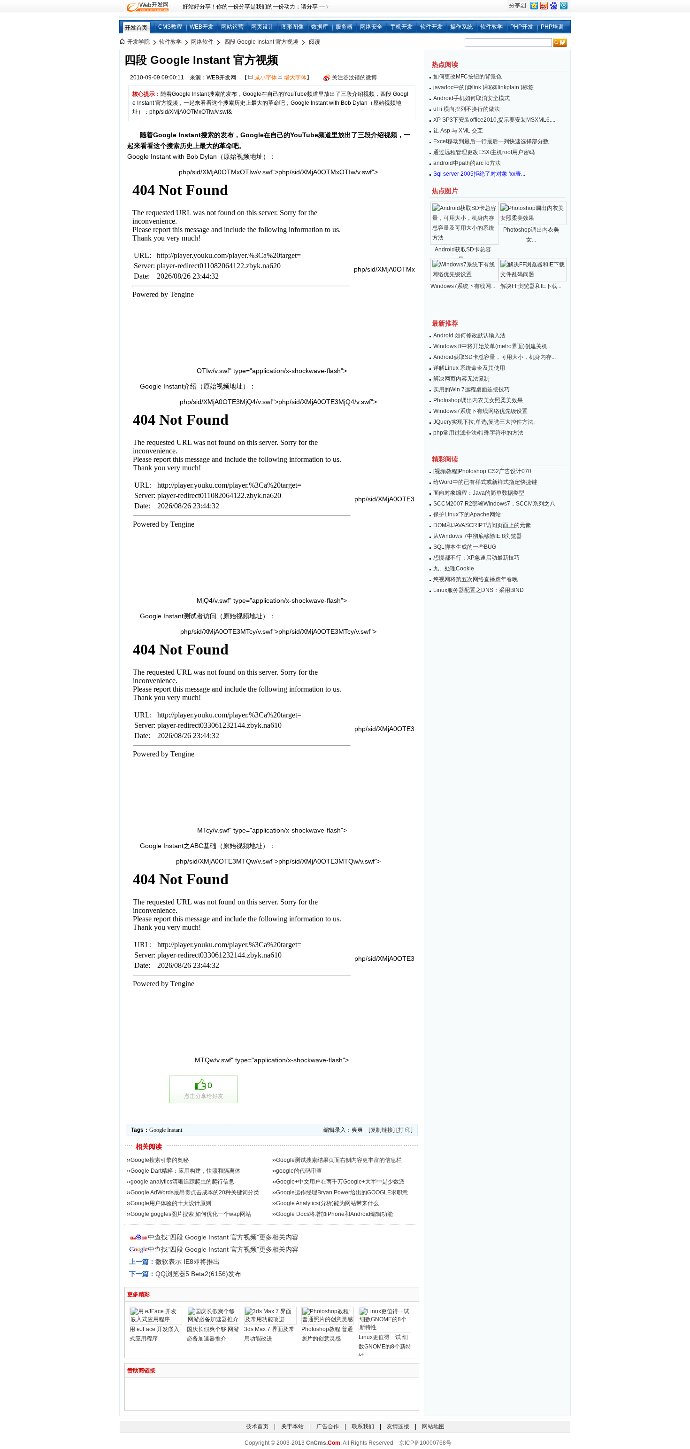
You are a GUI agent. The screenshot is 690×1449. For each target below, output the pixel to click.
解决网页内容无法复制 (461, 378)
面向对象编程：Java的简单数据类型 (478, 493)
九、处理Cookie (453, 568)
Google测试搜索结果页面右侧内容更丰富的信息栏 (339, 1160)
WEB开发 (202, 26)
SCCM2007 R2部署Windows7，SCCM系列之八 (494, 503)
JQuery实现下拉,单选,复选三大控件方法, (484, 422)
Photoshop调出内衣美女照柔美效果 (478, 400)
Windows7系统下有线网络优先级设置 (480, 411)
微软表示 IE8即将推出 (187, 1261)
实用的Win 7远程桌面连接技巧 (471, 389)
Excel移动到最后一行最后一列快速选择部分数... (493, 141)
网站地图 (433, 1426)
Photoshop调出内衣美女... (531, 234)
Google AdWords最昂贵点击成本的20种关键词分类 (194, 1192)
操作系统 (461, 26)
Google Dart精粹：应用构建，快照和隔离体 (185, 1171)
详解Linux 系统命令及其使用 (469, 368)
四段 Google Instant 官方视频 (261, 42)
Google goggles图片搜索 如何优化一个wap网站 (190, 1214)
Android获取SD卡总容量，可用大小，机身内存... (494, 357)
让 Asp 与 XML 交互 (458, 130)
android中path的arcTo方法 (467, 163)
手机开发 (401, 26)
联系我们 (363, 1426)
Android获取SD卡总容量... (463, 254)
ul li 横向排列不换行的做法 (466, 109)
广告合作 (327, 1426)
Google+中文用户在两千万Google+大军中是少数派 (340, 1181)
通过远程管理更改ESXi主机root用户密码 (484, 152)
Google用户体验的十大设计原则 (170, 1203)
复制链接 (381, 1130)
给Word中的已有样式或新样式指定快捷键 (485, 482)
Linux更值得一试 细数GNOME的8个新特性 (385, 1346)
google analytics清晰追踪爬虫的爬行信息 (182, 1181)
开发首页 (136, 27)
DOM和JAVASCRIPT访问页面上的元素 (482, 525)
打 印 (404, 1130)
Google (157, 1130)
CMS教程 (170, 26)
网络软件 (202, 42)
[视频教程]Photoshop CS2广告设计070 (482, 471)
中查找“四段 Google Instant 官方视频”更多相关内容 (223, 1237)
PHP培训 (552, 26)
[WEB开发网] (147, 6)
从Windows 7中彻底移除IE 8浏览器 (477, 536)
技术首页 (257, 1426)
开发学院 (138, 42)
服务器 (344, 26)
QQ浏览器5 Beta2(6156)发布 (198, 1274)
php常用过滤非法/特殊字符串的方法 (478, 432)
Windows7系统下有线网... (462, 286)
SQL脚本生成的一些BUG (464, 547)
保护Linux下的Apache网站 (467, 514)
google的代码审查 (299, 1171)
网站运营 (232, 26)
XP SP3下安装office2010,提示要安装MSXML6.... (494, 120)
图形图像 (292, 26)
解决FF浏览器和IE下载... (530, 286)
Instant (174, 1130)
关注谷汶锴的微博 (354, 77)
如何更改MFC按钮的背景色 (467, 76)
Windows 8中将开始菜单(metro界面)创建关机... (492, 346)
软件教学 (491, 26)
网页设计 (262, 26)
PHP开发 (521, 26)
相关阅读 (149, 1146)
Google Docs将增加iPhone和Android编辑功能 (334, 1214)
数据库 (319, 26)
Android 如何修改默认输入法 (469, 335)
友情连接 (398, 1426)
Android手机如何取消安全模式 (471, 98)
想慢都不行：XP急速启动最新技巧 (476, 557)
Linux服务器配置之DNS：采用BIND (478, 590)
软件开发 (431, 26)
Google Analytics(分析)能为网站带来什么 (327, 1203)
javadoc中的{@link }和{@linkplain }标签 (483, 87)
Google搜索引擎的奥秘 (159, 1160)
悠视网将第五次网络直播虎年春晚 (475, 579)
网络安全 (371, 26)
